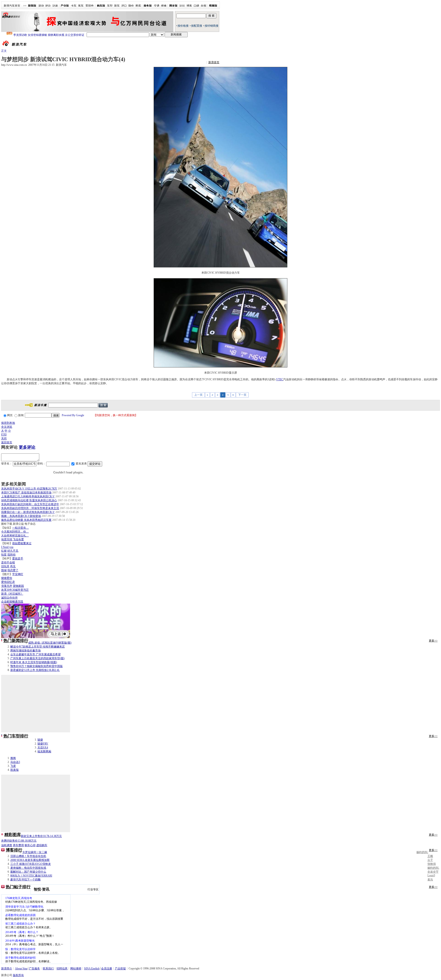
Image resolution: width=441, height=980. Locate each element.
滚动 (41, 5)
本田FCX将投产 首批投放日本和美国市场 (26, 492)
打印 (4, 434)
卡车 (73, 5)
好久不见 (12, 550)
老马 (430, 879)
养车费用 (18, 845)
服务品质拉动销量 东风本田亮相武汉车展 (26, 520)
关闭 (4, 438)
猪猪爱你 (6, 578)
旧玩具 (5, 566)
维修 (164, 5)
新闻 (21, 415)
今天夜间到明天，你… (15, 531)
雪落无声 (6, 585)
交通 (156, 5)
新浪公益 (18, 523)
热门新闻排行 (15, 640)
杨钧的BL (422, 852)
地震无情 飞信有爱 (12, 539)
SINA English (91, 968)
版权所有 (18, 975)
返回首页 (6, 442)
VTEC (279, 379)
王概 (430, 856)
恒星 (4, 554)
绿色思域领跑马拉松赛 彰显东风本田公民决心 (29, 500)
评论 (48, 5)
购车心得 (30, 845)
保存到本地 (8, 422)
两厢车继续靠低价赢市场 (25, 650)
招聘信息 (62, 968)
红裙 (4, 550)
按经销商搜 (211, 25)
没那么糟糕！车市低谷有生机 (28, 856)
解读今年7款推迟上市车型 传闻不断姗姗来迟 (37, 646)
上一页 (198, 394)
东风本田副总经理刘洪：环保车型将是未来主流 (30, 508)
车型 (110, 5)
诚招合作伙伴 (9, 597)
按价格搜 (183, 25)
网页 (10, 415)
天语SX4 (42, 747)
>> (24, 5)
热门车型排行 (15, 736)
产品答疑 (120, 968)
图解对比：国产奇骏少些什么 (28, 871)
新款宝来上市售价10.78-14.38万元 (41, 836)
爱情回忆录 (8, 582)
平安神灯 (17, 574)
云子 (430, 860)
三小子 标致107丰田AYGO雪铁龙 (30, 863)
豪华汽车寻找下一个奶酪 (25, 879)
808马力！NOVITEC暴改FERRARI (31, 875)
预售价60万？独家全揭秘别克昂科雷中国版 (36, 666)
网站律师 (75, 968)
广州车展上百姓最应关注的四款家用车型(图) (37, 658)
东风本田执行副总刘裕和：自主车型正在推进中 (30, 504)
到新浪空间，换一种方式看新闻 (115, 415)
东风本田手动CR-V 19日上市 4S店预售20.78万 (29, 488)
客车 (81, 5)
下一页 (242, 394)
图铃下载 (6, 523)
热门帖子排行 (18, 887)
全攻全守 (432, 871)
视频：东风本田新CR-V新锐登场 (21, 516)
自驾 (203, 5)
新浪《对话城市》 (12, 593)
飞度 (13, 766)
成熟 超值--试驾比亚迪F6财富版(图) (49, 642)
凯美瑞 (14, 769)
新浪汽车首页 (12, 5)
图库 (138, 5)
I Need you (7, 547)
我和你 (11, 554)
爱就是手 (17, 558)
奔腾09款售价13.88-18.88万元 (19, 840)
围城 (4, 570)
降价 (131, 5)
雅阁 (13, 758)
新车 (117, 5)
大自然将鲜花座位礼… (15, 535)
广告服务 (34, 968)
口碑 (196, 5)
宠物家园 (18, 585)
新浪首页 (213, 62)
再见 (13, 566)
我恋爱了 (12, 570)
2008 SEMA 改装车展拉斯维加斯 (30, 860)
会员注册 (106, 968)
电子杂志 (30, 523)
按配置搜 (196, 25)
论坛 (182, 5)
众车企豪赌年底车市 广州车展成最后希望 (35, 654)
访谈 (55, 5)
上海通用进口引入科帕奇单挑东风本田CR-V (28, 496)
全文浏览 (6, 426)
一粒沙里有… (20, 527)
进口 (124, 5)
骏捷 (40, 739)
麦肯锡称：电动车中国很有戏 (28, 867)
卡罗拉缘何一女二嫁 (34, 852)
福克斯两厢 (44, 751)
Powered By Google (73, 415)
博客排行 (14, 850)
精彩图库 (12, 834)
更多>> (433, 640)
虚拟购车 (41, 845)
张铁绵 (431, 863)
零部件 (89, 5)
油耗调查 (6, 845)
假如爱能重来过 (21, 543)
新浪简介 (6, 968)
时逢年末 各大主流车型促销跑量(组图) (33, 662)
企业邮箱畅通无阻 (12, 601)
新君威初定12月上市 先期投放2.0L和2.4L (35, 670)
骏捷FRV (42, 743)
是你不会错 (8, 562)
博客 (189, 5)
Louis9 (431, 875)
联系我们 (48, 968)
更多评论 (27, 447)
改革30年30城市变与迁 (15, 589)
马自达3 (15, 762)
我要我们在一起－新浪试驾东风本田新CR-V (28, 512)
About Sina (21, 968)
